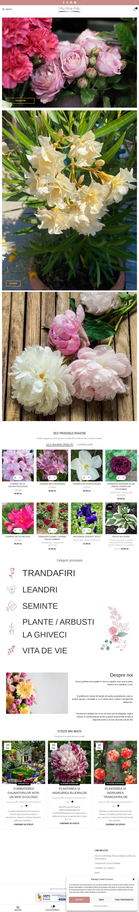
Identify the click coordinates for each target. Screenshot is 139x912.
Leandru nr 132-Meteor (17, 537)
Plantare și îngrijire (69, 784)
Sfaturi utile (23, 784)
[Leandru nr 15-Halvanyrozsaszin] (18, 465)
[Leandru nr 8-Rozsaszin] (52, 465)
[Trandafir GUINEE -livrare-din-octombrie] (52, 518)
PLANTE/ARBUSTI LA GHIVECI (121, 545)
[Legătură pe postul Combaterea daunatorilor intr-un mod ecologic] (23, 762)
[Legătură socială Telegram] (75, 2)
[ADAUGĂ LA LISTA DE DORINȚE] (20, 477)
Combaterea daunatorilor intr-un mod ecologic (24, 793)
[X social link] (67, 2)
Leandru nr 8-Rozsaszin (52, 484)
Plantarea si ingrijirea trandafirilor (115, 793)
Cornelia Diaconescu (29, 802)
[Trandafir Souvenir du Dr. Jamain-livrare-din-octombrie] (121, 465)
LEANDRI (18, 490)
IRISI (82, 540)
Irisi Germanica (92, 540)
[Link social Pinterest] (71, 2)
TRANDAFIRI (115, 493)
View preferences (124, 900)
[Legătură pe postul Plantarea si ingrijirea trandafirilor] (115, 762)
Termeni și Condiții (105, 868)
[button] (133, 879)
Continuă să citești (23, 825)
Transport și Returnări (107, 863)
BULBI (75, 540)
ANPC (97, 873)
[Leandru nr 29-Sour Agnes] (87, 465)
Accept (79, 900)
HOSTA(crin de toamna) (121, 543)
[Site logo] (69, 9)
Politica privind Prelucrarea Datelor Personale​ (115, 857)
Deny (101, 900)
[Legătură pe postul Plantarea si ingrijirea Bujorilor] (69, 762)
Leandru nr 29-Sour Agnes (87, 484)
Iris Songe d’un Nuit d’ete (86, 537)
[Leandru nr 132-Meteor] (18, 518)
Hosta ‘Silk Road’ (121, 537)
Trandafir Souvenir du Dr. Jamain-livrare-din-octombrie (121, 486)
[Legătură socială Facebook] (63, 2)
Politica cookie (101, 906)
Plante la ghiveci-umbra (121, 540)
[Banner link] (69, 63)
